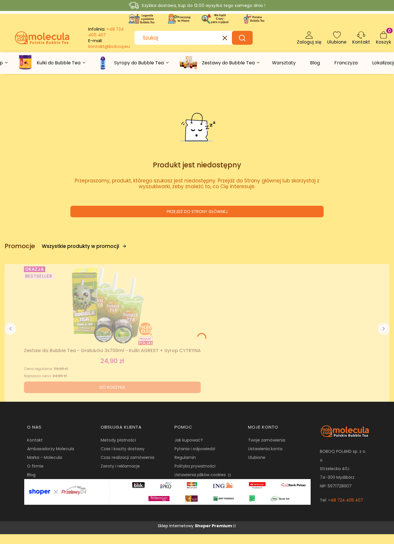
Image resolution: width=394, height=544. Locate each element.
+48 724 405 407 (345, 500)
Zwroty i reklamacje (120, 466)
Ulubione (256, 457)
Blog (31, 475)
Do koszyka (112, 387)
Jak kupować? (189, 440)
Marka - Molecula (44, 457)
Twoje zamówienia (266, 440)
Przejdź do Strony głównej (197, 211)
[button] (242, 38)
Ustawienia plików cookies (201, 475)
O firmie (35, 466)
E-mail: (109, 43)
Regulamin (185, 457)
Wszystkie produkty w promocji (80, 246)
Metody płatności (118, 440)
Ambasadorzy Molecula (50, 449)
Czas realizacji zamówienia (127, 457)
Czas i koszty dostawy (123, 449)
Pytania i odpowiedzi (195, 449)
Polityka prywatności (195, 466)
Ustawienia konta (265, 449)
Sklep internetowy (195, 526)
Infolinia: (106, 32)
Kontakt (35, 440)
